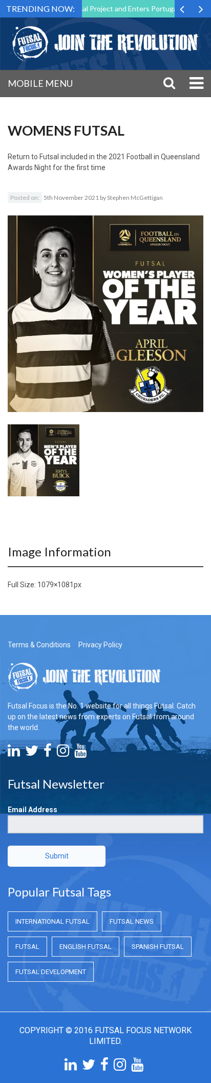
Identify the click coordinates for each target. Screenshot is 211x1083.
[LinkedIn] (14, 753)
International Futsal (52, 921)
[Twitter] (31, 753)
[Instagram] (63, 753)
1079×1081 (55, 585)
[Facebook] (48, 753)
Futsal (27, 946)
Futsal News (132, 921)
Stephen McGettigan (135, 197)
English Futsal (85, 946)
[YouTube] (80, 753)
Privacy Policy (100, 645)
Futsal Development (50, 972)
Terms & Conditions (39, 645)
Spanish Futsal (158, 946)
